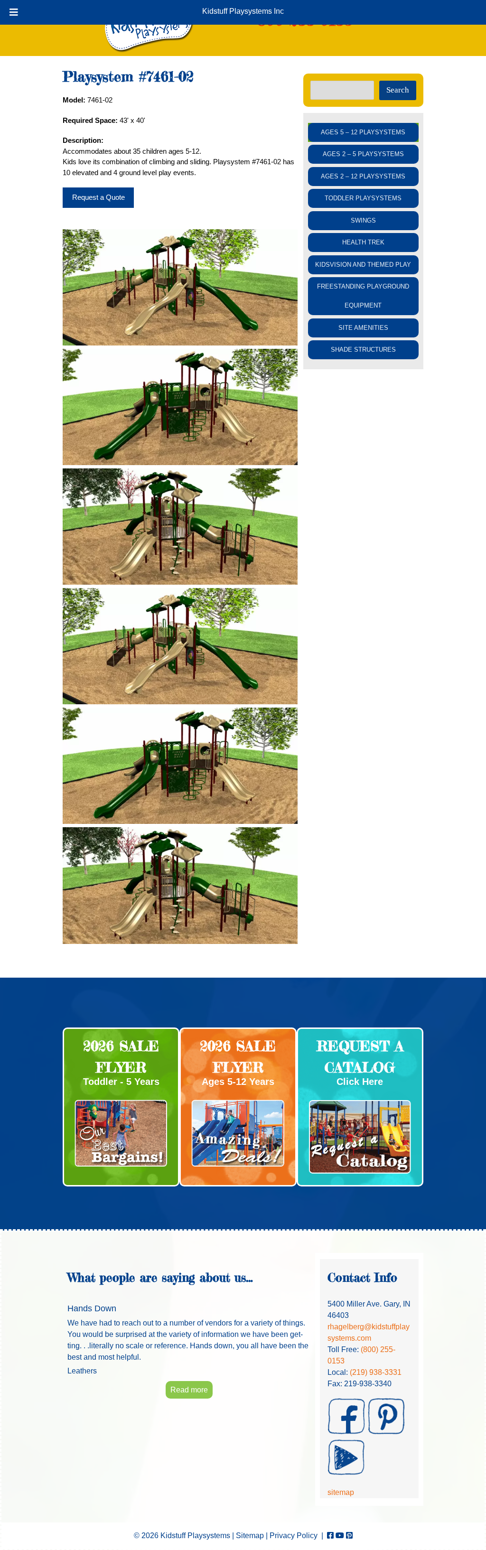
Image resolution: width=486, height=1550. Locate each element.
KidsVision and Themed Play (363, 264)
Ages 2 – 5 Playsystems (363, 154)
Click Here (359, 1081)
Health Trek (363, 242)
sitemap (340, 1492)
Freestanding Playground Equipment (363, 296)
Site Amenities (363, 327)
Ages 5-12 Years (238, 1081)
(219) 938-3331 (376, 1372)
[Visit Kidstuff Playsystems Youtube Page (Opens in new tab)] (340, 1535)
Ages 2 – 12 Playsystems (363, 176)
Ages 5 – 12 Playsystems (363, 132)
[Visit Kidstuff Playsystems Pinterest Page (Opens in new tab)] (349, 1535)
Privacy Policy (294, 1535)
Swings (363, 220)
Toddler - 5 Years (121, 1081)
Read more (189, 1390)
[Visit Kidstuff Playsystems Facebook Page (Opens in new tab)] (330, 1535)
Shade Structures (363, 349)
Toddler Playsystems (363, 198)
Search (397, 89)
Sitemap (250, 1535)
